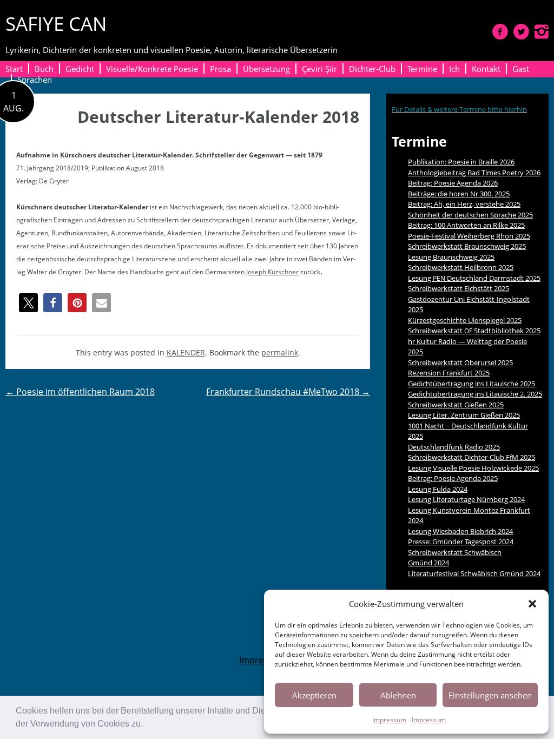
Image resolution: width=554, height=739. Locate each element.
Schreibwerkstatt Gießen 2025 (456, 405)
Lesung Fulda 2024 (437, 489)
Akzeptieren (314, 695)
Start (14, 68)
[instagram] (542, 31)
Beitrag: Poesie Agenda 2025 (453, 478)
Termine (422, 68)
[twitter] (521, 31)
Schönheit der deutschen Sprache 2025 (470, 215)
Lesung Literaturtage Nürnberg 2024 (466, 499)
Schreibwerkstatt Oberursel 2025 (460, 362)
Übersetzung (266, 68)
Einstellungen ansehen (490, 695)
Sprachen (34, 79)
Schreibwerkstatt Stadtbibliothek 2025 (474, 330)
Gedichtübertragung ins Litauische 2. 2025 (475, 394)
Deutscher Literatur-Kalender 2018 (218, 116)
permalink (279, 352)
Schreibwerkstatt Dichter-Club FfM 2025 (471, 457)
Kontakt (486, 68)
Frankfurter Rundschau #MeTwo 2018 (288, 392)
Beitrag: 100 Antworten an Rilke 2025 (466, 225)
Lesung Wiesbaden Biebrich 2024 (460, 531)
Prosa (220, 68)
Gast (520, 68)
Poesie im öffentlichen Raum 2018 (80, 392)
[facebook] (500, 31)
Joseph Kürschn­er (272, 271)
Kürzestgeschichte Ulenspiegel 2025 (465, 320)
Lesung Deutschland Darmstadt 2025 (474, 278)
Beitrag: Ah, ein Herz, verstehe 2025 (464, 204)
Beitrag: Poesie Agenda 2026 (453, 183)
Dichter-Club (372, 68)
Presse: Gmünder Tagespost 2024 (460, 541)
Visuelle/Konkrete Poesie (152, 68)
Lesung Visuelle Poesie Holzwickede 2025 (473, 468)
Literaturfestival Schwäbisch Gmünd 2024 (474, 573)
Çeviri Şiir (319, 68)
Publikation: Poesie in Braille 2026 (461, 162)
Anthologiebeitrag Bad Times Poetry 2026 (474, 172)
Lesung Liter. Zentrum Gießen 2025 (464, 415)
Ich (454, 68)
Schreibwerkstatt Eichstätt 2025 (458, 288)
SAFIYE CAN (56, 23)
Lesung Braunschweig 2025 (451, 257)
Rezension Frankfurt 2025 (449, 373)
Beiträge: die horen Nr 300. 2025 (459, 194)
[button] (146, 725)
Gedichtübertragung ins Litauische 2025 (471, 383)
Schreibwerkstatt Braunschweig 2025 (467, 246)
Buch (44, 68)
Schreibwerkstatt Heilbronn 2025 (460, 267)
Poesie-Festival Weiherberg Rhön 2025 (469, 236)
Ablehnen (398, 695)
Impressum (389, 719)
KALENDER (186, 352)
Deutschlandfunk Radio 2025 (454, 447)
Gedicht (79, 68)
